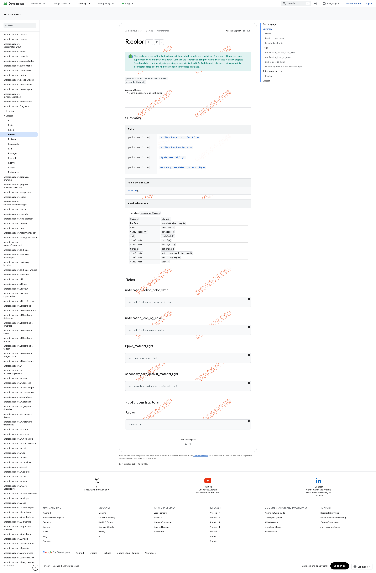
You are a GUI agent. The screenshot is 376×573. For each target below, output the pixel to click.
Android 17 (215, 513)
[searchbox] (20, 25)
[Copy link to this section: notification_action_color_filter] (171, 290)
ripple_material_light (173, 157)
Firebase (107, 553)
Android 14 (215, 527)
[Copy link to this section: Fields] (138, 280)
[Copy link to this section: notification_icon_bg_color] (165, 318)
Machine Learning (107, 517)
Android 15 (215, 522)
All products (150, 553)
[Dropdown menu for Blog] (134, 3)
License (56, 566)
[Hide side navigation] (35, 568)
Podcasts (47, 541)
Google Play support (329, 522)
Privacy (102, 531)
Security (47, 522)
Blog (127, 3)
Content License (200, 455)
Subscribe (340, 565)
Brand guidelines (71, 566)
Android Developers (133, 31)
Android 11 (214, 541)
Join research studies (330, 527)
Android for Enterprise (53, 517)
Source (46, 527)
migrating (163, 63)
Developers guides (273, 517)
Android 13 (215, 531)
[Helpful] (244, 31)
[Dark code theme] (249, 299)
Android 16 (215, 517)
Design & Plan (60, 3)
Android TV (159, 531)
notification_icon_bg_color (176, 147)
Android (47, 513)
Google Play (104, 3)
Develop (82, 3)
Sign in (368, 3)
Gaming (102, 513)
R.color (132, 190)
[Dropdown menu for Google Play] (114, 3)
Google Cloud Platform (128, 553)
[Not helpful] (248, 31)
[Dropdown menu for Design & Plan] (70, 3)
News (45, 531)
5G (100, 536)
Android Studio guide (275, 513)
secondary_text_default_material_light (182, 167)
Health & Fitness (106, 522)
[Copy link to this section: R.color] (138, 413)
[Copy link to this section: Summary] (144, 118)
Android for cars (161, 527)
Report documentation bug (333, 517)
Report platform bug (329, 513)
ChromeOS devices (163, 522)
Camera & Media (106, 527)
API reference (12, 14)
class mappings (191, 66)
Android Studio (353, 3)
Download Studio (273, 527)
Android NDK (271, 531)
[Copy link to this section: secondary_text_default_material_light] (181, 374)
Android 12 (215, 536)
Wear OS (158, 517)
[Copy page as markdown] (157, 42)
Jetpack (178, 59)
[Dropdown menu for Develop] (91, 3)
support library (176, 56)
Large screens (160, 513)
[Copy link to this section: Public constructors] (162, 402)
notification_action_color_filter (179, 137)
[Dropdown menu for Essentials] (45, 3)
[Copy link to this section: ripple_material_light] (156, 346)
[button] (19, 34)
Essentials (36, 3)
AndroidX (153, 59)
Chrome (93, 553)
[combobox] (296, 3)
